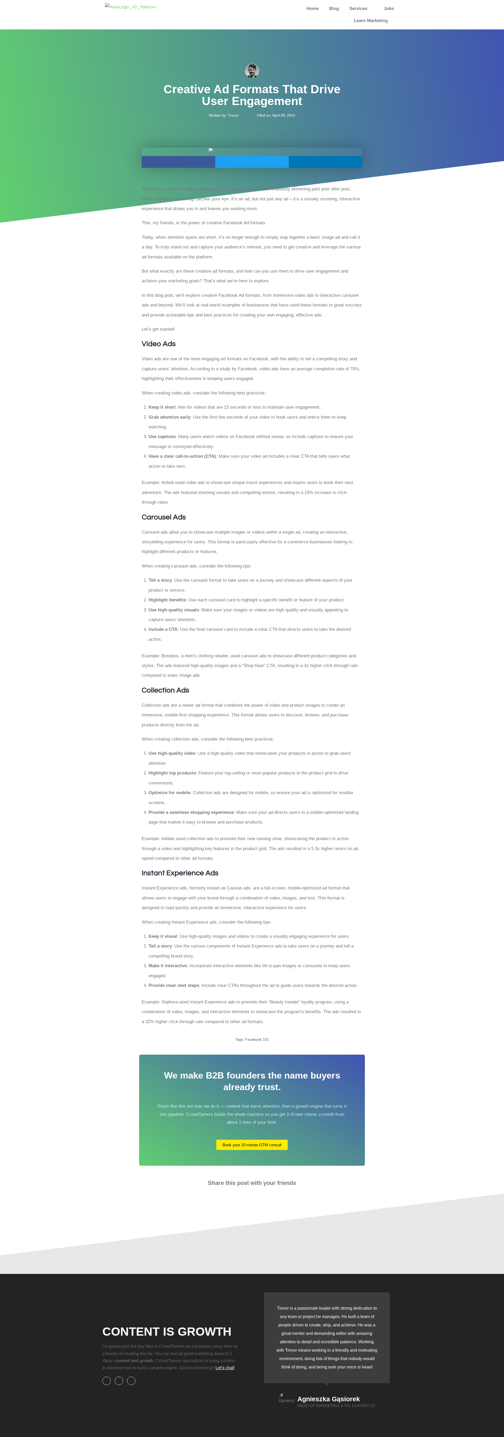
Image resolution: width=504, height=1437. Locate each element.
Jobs (389, 8)
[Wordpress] (119, 1381)
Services (358, 8)
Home (313, 8)
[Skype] (106, 1381)
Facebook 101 (257, 1039)
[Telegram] (131, 1381)
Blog (334, 8)
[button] (178, 162)
